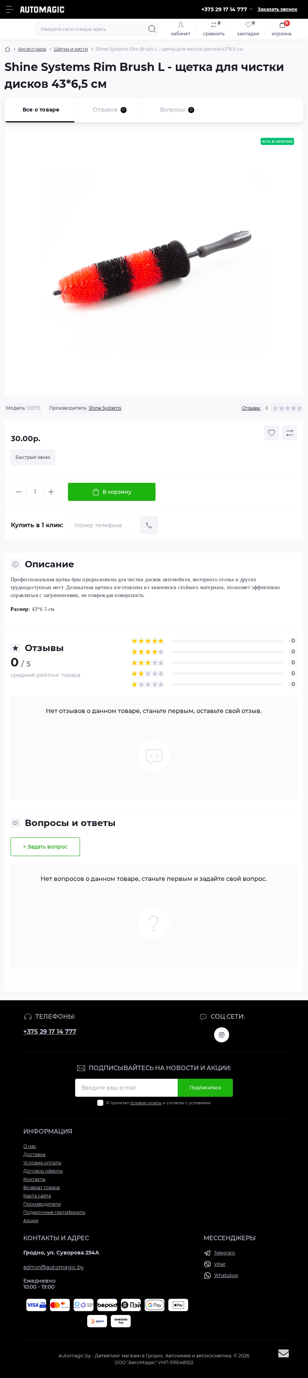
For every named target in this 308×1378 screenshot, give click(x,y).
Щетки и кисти (71, 49)
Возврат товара (41, 1187)
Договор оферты (43, 1171)
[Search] (152, 29)
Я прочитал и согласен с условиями (158, 1103)
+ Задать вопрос (45, 846)
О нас (29, 1146)
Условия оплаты (146, 1103)
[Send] (149, 525)
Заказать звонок (277, 9)
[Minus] (18, 492)
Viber (220, 1264)
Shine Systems (105, 408)
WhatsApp (226, 1275)
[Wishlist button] (271, 432)
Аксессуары (32, 49)
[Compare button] (289, 432)
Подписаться (205, 1087)
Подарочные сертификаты (54, 1212)
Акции (30, 1220)
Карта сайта (37, 1196)
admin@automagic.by (53, 1267)
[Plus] (51, 492)
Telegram (224, 1253)
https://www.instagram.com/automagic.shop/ (221, 1034)
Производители (42, 1204)
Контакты (34, 1179)
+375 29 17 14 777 (49, 1031)
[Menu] (10, 9)
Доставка (34, 1154)
